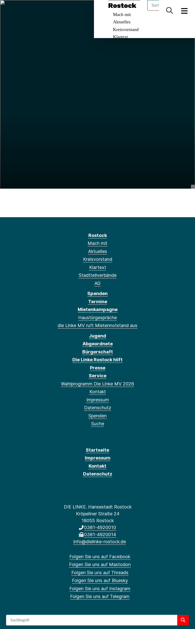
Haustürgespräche (97, 317)
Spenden (97, 293)
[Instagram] (43, 10)
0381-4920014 (100, 534)
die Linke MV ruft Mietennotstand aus (97, 325)
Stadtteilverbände (98, 275)
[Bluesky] (35, 10)
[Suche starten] (183, 620)
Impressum (97, 399)
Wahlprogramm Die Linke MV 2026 (97, 383)
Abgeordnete (98, 343)
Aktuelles (122, 21)
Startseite (97, 450)
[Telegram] (51, 10)
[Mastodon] (18, 10)
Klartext (120, 36)
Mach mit (97, 243)
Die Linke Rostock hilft (97, 359)
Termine (97, 301)
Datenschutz (97, 407)
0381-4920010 (100, 527)
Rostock (97, 235)
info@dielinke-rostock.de (99, 541)
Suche (97, 423)
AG (97, 283)
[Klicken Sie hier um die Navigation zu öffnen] (184, 10)
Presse (97, 367)
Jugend (97, 335)
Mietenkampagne (98, 309)
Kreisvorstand (126, 29)
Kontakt (97, 391)
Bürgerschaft (97, 351)
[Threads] (26, 10)
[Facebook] (9, 10)
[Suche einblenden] (169, 10)
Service (97, 375)
